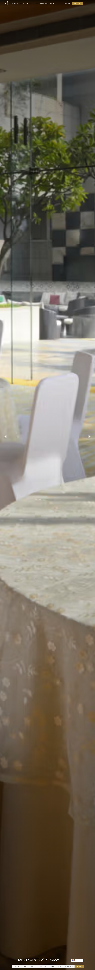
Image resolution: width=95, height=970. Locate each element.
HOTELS (22, 3)
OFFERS (36, 3)
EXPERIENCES (29, 3)
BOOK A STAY (77, 3)
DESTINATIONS (14, 3)
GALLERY (79, 960)
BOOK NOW (79, 966)
